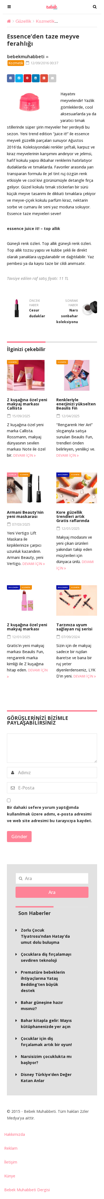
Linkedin (36, 78)
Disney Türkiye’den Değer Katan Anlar (46, 1077)
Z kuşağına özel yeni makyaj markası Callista (27, 404)
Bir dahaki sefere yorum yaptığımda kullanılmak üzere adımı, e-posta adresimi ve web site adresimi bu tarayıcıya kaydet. (49, 814)
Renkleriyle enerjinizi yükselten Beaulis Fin (76, 404)
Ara (52, 892)
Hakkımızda (14, 1134)
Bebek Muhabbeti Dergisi (27, 1189)
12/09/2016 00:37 (44, 62)
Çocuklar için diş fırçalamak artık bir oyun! (46, 1041)
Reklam (10, 1148)
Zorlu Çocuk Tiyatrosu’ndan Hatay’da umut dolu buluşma (45, 936)
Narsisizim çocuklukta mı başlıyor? (46, 1059)
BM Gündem (63, 474)
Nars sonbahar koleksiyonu (67, 316)
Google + (44, 78)
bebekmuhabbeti (25, 56)
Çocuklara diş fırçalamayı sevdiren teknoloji (46, 957)
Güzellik (23, 21)
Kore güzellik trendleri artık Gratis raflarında (72, 516)
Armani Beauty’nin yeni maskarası (25, 514)
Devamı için (23, 455)
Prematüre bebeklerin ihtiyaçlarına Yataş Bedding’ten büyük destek (43, 981)
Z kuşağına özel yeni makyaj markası (27, 627)
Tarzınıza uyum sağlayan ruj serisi (74, 627)
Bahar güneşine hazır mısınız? (42, 1005)
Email (52, 78)
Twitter (19, 78)
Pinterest (27, 78)
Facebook (11, 78)
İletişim (10, 1162)
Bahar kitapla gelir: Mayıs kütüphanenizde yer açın (46, 1023)
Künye (9, 1175)
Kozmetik (45, 21)
